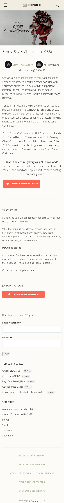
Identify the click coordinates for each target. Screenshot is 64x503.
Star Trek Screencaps (32, 482)
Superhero (7, 435)
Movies (5, 419)
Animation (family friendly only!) (17, 409)
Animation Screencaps (32, 464)
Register (30, 315)
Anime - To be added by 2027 (17, 414)
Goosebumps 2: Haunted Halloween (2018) (23, 392)
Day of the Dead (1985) (13, 381)
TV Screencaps (45, 473)
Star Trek (6, 424)
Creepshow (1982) (11, 376)
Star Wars (7, 430)
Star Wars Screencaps (32, 491)
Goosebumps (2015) (12, 386)
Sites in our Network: (32, 455)
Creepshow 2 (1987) (12, 370)
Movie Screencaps (20, 473)
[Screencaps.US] (32, 5)
